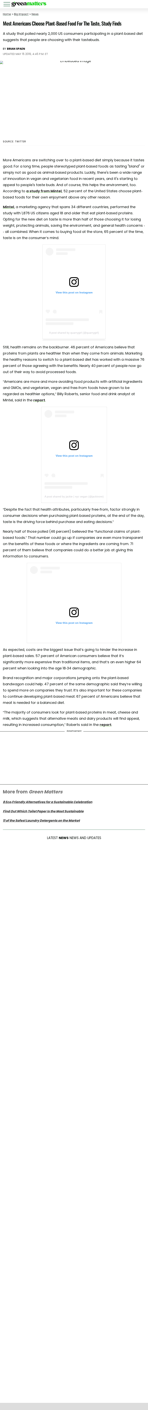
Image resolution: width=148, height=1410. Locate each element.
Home (7, 14)
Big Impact (21, 14)
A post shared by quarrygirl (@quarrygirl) (74, 332)
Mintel (8, 206)
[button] (7, 5)
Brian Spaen (16, 49)
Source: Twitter (14, 141)
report (39, 400)
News (35, 14)
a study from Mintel (44, 191)
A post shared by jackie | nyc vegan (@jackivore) (74, 496)
